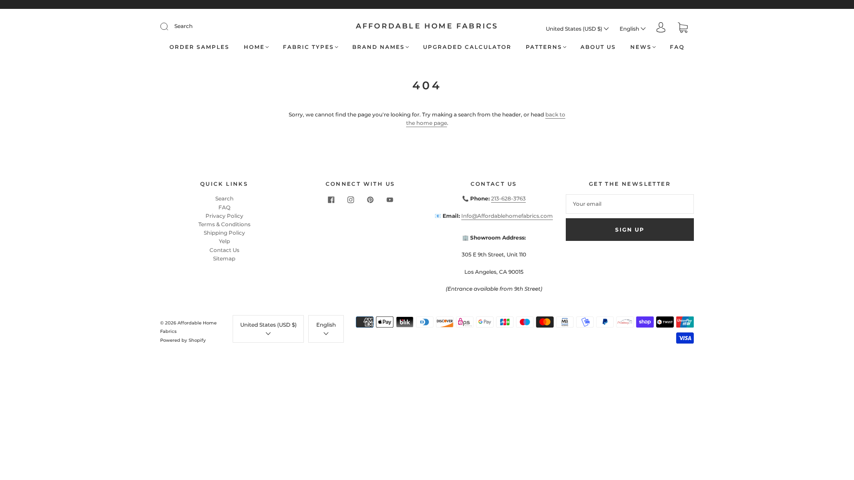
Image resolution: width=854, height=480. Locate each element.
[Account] (661, 28)
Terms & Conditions (224, 224)
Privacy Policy (224, 215)
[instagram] (350, 199)
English (630, 28)
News (641, 47)
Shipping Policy (224, 232)
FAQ (677, 47)
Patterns (544, 47)
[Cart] (683, 28)
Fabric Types (308, 47)
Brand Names (378, 47)
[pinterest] (370, 199)
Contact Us (224, 250)
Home (254, 47)
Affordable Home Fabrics (427, 26)
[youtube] (389, 199)
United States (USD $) (575, 28)
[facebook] (331, 199)
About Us (598, 47)
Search (183, 26)
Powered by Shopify (183, 340)
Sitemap (224, 258)
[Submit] (170, 26)
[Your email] (630, 203)
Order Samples (199, 47)
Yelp (224, 241)
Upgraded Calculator (467, 47)
